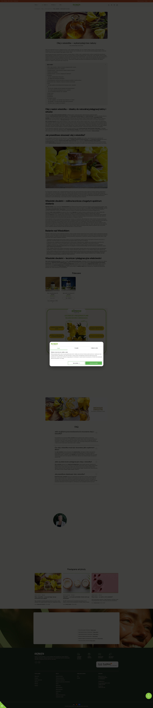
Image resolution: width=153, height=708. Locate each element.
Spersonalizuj (75, 363)
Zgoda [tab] (58, 348)
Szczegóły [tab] (76, 348)
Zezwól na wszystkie (94, 363)
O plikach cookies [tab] (94, 348)
